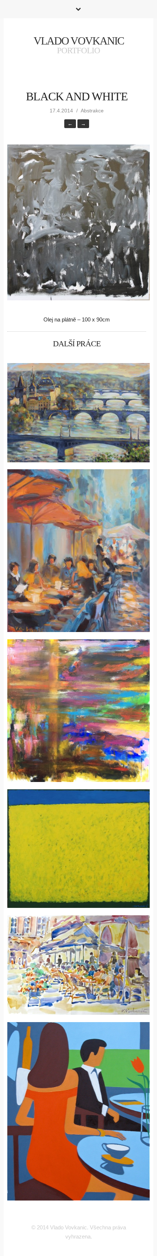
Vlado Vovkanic (79, 41)
